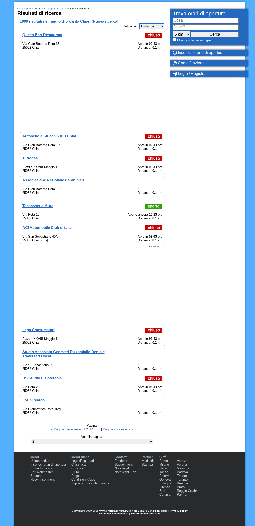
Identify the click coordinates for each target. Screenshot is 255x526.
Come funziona (191, 63)
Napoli (163, 468)
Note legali (122, 468)
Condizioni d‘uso (83, 479)
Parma (181, 494)
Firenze (164, 487)
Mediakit (148, 461)
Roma (163, 461)
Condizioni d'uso (158, 510)
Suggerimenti (124, 464)
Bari (162, 491)
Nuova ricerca (105, 21)
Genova (165, 479)
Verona (182, 464)
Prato (181, 487)
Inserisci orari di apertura (48, 464)
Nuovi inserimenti (42, 479)
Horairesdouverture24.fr (145, 513)
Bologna (165, 483)
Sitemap (36, 476)
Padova (182, 472)
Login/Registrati (82, 461)
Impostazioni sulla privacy (90, 483)
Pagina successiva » (118, 429)
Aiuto (75, 472)
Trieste (182, 476)
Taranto (182, 479)
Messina (183, 468)
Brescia (182, 483)
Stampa (147, 464)
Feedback (122, 461)
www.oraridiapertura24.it (114, 510)
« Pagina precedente (66, 429)
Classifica (78, 464)
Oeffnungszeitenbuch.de (113, 513)
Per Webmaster (41, 472)
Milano (164, 464)
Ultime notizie (40, 461)
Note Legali (138, 510)
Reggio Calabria (188, 491)
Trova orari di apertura (199, 13)
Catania (164, 494)
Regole (76, 476)
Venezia (182, 461)
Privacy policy (179, 510)
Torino (163, 472)
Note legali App (125, 472)
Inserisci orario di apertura (200, 52)
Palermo (165, 476)
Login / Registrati (192, 73)
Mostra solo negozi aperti (195, 40)
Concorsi (77, 468)
